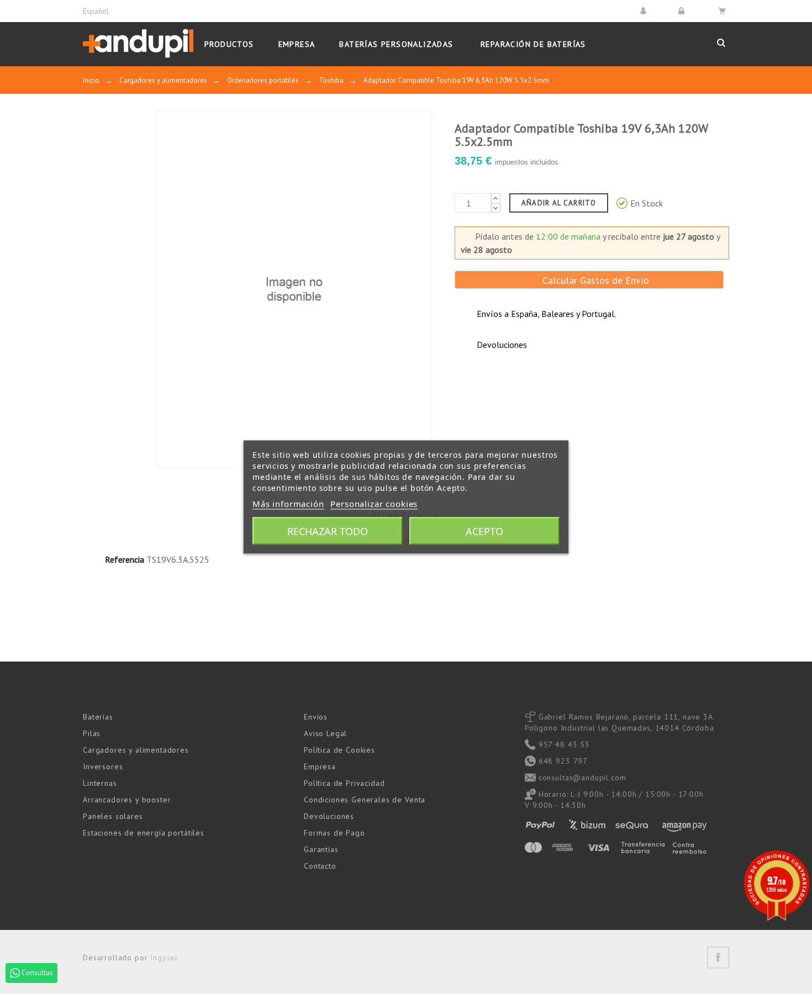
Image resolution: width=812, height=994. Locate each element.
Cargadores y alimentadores (136, 750)
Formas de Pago (334, 833)
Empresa (320, 766)
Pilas (92, 733)
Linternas (100, 783)
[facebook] (718, 958)
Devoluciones (329, 816)
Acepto (484, 531)
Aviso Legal (325, 733)
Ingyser (164, 958)
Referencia (124, 559)
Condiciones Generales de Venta (364, 800)
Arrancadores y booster (127, 800)
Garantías (321, 849)
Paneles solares (113, 816)
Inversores (103, 766)
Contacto (320, 866)
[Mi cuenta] (645, 11)
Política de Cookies (339, 750)
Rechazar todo (327, 531)
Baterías (98, 717)
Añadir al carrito (558, 203)
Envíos (316, 717)
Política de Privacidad (344, 783)
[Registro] (683, 11)
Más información (288, 503)
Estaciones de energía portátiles (143, 833)
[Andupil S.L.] (138, 44)
